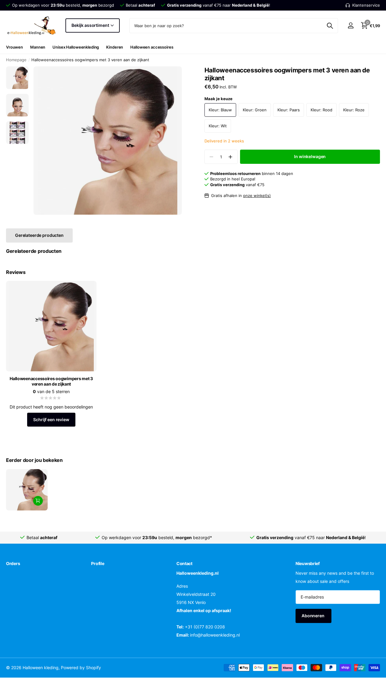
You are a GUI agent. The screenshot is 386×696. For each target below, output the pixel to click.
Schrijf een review (51, 419)
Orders (13, 563)
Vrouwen (14, 47)
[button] (230, 157)
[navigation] (17, 77)
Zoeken (329, 25)
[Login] (350, 25)
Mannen (37, 47)
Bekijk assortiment (90, 25)
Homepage (16, 59)
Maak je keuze (218, 98)
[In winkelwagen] (38, 501)
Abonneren (313, 615)
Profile (97, 563)
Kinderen (114, 47)
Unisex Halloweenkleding (75, 47)
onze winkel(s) (257, 195)
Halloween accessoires (151, 47)
